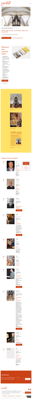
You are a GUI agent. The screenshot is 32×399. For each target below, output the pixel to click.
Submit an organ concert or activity (26, 167)
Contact (23, 392)
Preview (5, 83)
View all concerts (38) (26, 163)
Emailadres (18, 377)
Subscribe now (28, 392)
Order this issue (4, 80)
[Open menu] (30, 3)
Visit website (19, 210)
